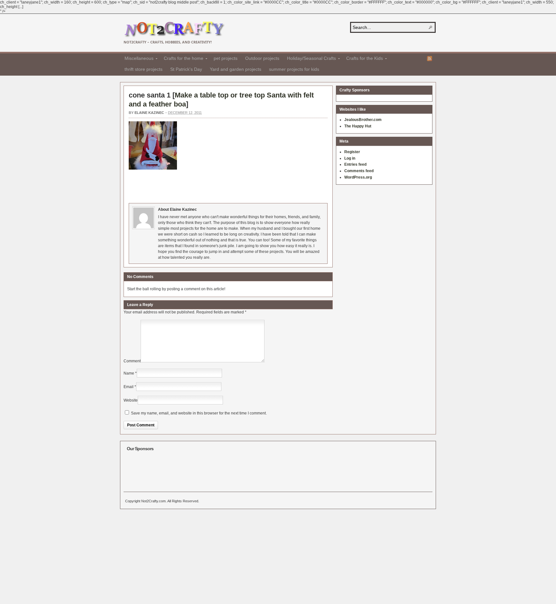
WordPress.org (358, 177)
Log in (349, 158)
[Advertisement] (246, 185)
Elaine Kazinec (149, 113)
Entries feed (355, 164)
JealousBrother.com (363, 119)
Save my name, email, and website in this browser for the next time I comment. (199, 413)
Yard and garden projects (235, 69)
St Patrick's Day (186, 69)
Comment (132, 361)
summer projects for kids (294, 69)
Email (129, 387)
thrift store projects (143, 69)
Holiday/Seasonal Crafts (309, 59)
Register (352, 152)
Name (129, 373)
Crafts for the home (181, 59)
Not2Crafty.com (174, 29)
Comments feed (359, 171)
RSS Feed (429, 58)
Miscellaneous (137, 59)
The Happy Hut (357, 126)
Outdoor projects (262, 58)
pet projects (225, 58)
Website (131, 400)
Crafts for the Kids (362, 59)
